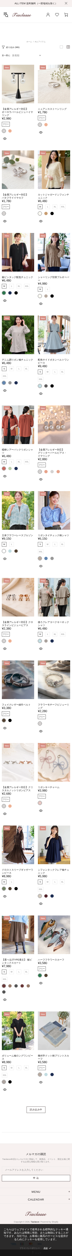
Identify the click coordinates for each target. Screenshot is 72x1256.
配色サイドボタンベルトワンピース (53, 361)
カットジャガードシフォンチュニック (53, 196)
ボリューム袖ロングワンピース (17, 1057)
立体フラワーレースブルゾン (17, 535)
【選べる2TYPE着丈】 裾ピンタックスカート (17, 961)
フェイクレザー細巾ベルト (16, 704)
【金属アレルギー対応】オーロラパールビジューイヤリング (17, 112)
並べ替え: (6, 55)
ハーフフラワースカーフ (51, 959)
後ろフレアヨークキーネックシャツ (53, 624)
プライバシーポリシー (30, 1248)
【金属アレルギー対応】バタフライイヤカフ (15, 196)
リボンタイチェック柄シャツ (53, 535)
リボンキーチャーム (48, 787)
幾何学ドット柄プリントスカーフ (53, 1057)
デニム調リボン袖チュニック (17, 359)
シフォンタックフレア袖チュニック (53, 871)
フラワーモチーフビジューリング (53, 706)
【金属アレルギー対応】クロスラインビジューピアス (17, 624)
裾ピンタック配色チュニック (17, 277)
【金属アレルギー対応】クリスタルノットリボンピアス (17, 789)
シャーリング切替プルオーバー (53, 279)
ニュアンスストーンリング (52, 109)
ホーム (29, 42)
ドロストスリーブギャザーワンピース (17, 871)
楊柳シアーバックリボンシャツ (17, 451)
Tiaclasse (22, 15)
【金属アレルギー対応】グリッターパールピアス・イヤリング (52, 452)
